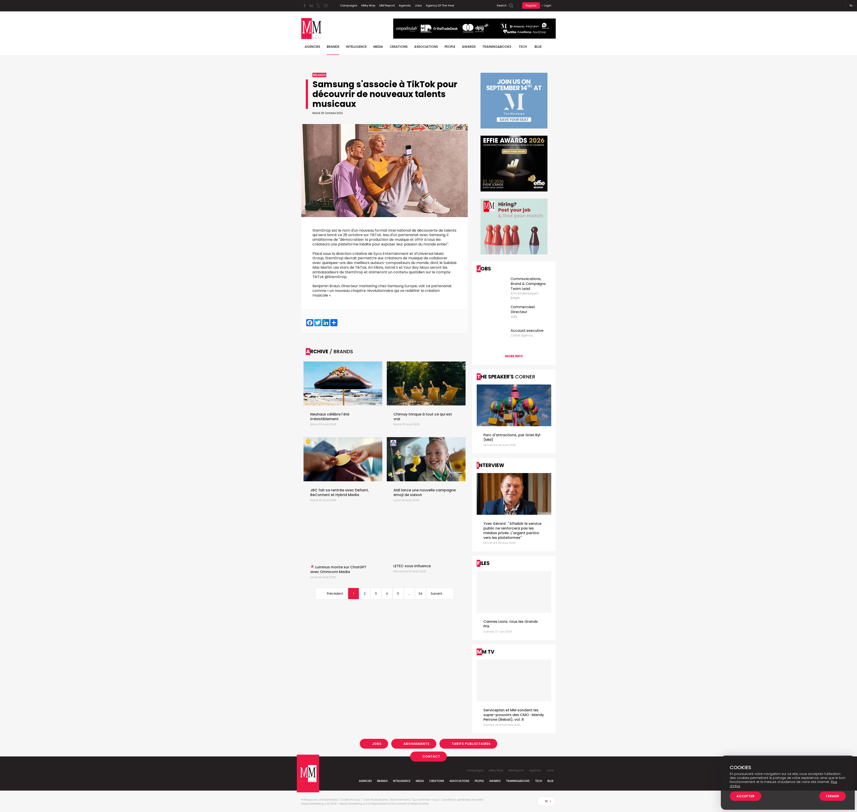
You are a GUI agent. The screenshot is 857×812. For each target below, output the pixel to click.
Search (502, 5)
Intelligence (356, 46)
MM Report (387, 5)
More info (514, 356)
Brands (333, 46)
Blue (550, 781)
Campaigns (348, 5)
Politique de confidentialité (319, 800)
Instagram (325, 5)
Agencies (312, 46)
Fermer (832, 796)
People (450, 46)
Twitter (318, 5)
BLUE (538, 46)
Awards (469, 46)
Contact (431, 756)
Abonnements (417, 743)
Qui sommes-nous (425, 800)
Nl (851, 5)
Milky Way (368, 5)
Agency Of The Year (440, 5)
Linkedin (311, 5)
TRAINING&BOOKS (496, 46)
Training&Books (518, 781)
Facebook (304, 5)
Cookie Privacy (350, 800)
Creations (399, 46)
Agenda (405, 5)
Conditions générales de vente (462, 800)
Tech (523, 46)
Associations (426, 46)
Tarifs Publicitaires (471, 743)
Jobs (418, 5)
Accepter (745, 796)
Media (378, 46)
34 (420, 593)
